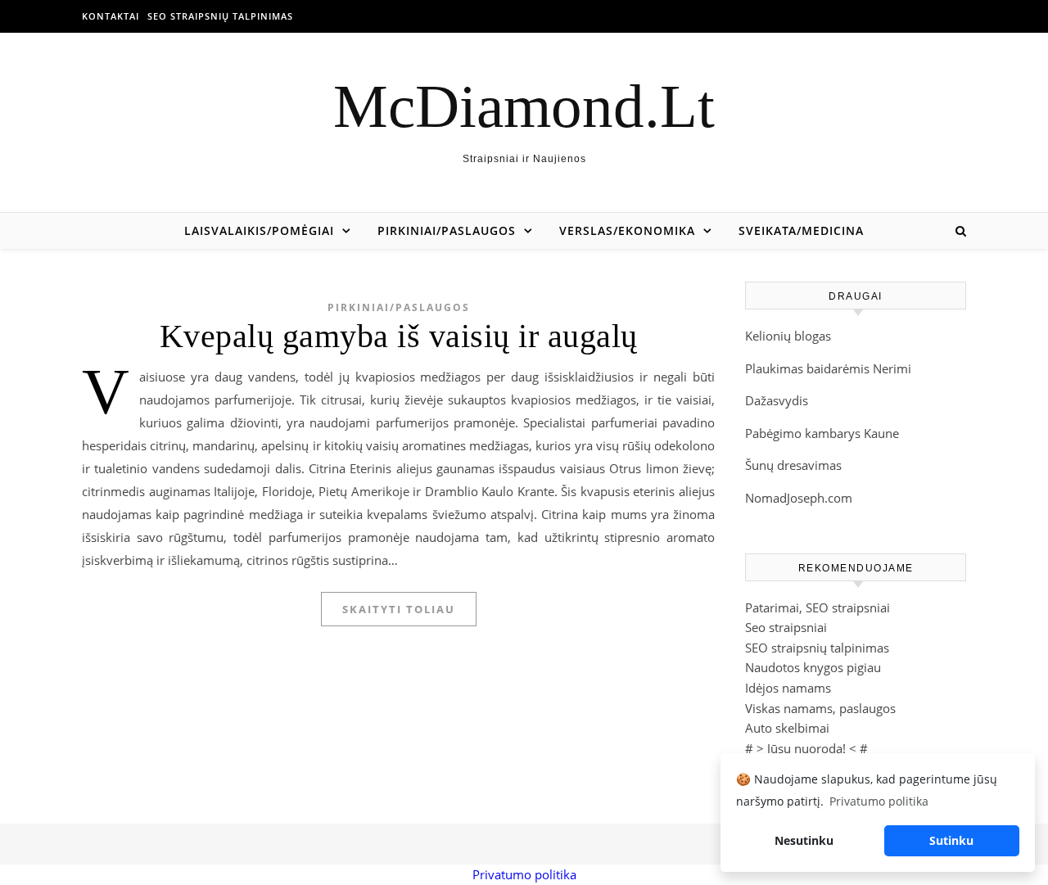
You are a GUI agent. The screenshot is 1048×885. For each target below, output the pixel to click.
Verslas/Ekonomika (627, 230)
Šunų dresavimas (793, 465)
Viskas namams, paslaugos (820, 708)
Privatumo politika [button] (878, 801)
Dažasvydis (776, 400)
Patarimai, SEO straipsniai (817, 607)
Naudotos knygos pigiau (813, 667)
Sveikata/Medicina (801, 230)
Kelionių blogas (788, 335)
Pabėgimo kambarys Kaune (822, 433)
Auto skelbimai (787, 728)
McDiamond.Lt (524, 106)
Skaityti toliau (398, 609)
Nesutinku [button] (804, 840)
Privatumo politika (524, 874)
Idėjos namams (788, 688)
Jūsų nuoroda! (806, 748)
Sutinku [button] (951, 840)
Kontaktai (110, 16)
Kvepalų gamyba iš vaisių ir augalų (399, 336)
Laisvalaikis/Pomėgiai (259, 230)
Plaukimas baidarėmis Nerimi (828, 368)
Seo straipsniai (786, 627)
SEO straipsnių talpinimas (220, 16)
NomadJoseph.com (798, 498)
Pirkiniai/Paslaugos (446, 230)
